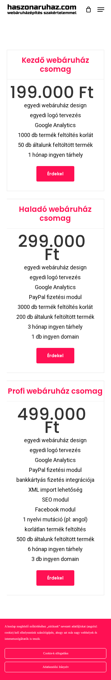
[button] (100, 9)
